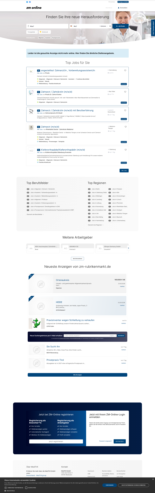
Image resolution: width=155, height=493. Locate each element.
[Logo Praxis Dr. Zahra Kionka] (31, 93)
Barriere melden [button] (106, 471)
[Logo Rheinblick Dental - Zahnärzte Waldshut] (31, 127)
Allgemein (41, 37)
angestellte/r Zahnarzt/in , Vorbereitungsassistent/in (68, 70)
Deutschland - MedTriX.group (36, 475)
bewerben (123, 84)
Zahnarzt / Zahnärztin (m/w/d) (56, 91)
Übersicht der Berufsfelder (34, 214)
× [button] (153, 479)
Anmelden (123, 8)
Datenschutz (91, 476)
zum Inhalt (120, 476)
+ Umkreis (103, 26)
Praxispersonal (56, 37)
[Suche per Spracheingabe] (28, 26)
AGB (89, 473)
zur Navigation (121, 473)
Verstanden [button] (109, 485)
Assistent (47, 37)
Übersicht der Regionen (95, 225)
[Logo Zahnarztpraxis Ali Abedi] (31, 111)
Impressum (91, 471)
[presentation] (128, 248)
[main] (77, 235)
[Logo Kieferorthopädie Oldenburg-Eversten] (31, 151)
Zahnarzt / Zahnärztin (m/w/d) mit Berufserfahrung (67, 110)
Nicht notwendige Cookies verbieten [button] (133, 485)
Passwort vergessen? (105, 441)
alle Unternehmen (77, 258)
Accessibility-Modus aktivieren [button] (108, 474)
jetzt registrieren (56, 441)
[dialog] (77, 485)
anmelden (120, 441)
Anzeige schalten (123, 2)
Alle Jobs (39, 73)
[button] (27, 2)
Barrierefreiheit (121, 471)
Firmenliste (112, 2)
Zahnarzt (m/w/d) (50, 126)
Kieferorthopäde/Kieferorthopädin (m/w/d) (63, 149)
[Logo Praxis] (31, 71)
